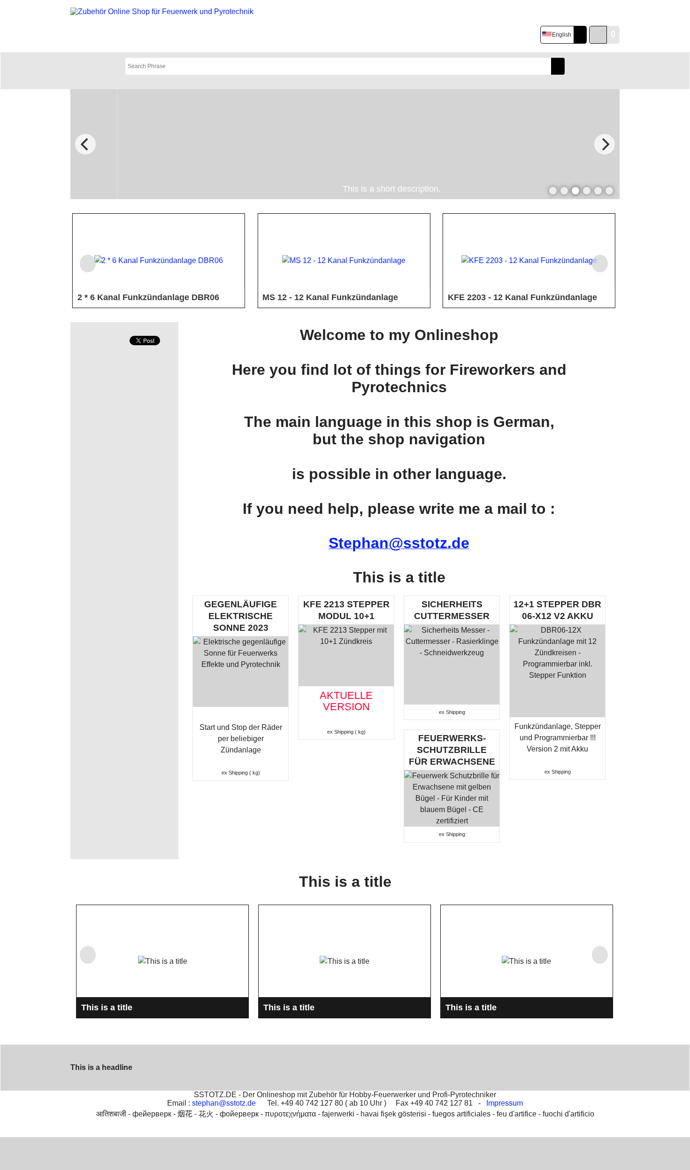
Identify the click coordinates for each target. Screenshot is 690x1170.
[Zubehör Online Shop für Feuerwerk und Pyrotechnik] (163, 26)
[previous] (85, 144)
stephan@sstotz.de (224, 1103)
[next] (604, 144)
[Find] (558, 66)
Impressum (504, 1103)
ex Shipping (235, 772)
